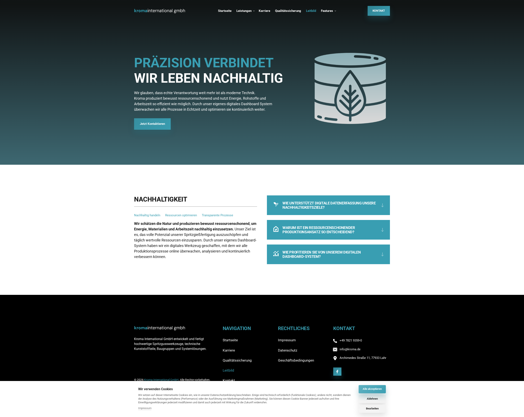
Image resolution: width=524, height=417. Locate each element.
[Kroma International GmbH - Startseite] (159, 10)
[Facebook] (337, 371)
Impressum (144, 408)
